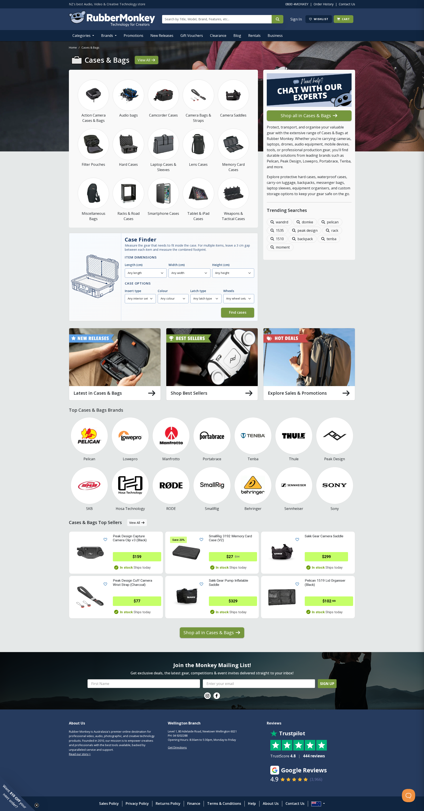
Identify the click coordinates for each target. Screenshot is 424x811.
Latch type (198, 291)
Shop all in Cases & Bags (306, 116)
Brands (107, 35)
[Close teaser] (36, 805)
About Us (271, 803)
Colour (163, 291)
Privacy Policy (137, 803)
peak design (307, 230)
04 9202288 (180, 735)
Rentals (254, 35)
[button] (17, 793)
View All (144, 60)
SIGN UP (327, 683)
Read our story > (80, 754)
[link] (207, 695)
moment (283, 247)
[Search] (277, 19)
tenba (331, 238)
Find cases (237, 312)
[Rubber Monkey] (112, 25)
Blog (237, 35)
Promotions (133, 35)
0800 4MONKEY (296, 4)
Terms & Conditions (224, 803)
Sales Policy (109, 803)
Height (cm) (220, 265)
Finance (193, 803)
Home (73, 47)
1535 (280, 230)
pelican (333, 222)
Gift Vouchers (191, 35)
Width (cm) (176, 265)
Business (275, 35)
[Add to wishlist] (104, 539)
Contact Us (347, 4)
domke (307, 222)
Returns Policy (168, 803)
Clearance (218, 35)
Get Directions (177, 747)
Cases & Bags (90, 47)
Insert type (133, 291)
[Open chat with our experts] (309, 92)
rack (334, 230)
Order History (323, 4)
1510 (280, 238)
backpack (305, 238)
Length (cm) (133, 265)
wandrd (282, 222)
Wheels (228, 291)
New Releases (161, 35)
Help (252, 803)
